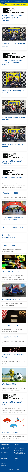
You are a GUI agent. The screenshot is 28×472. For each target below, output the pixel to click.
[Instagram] (14, 470)
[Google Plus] (18, 470)
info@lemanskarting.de (19, 453)
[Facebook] (7, 470)
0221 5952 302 (19, 450)
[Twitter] (10, 470)
